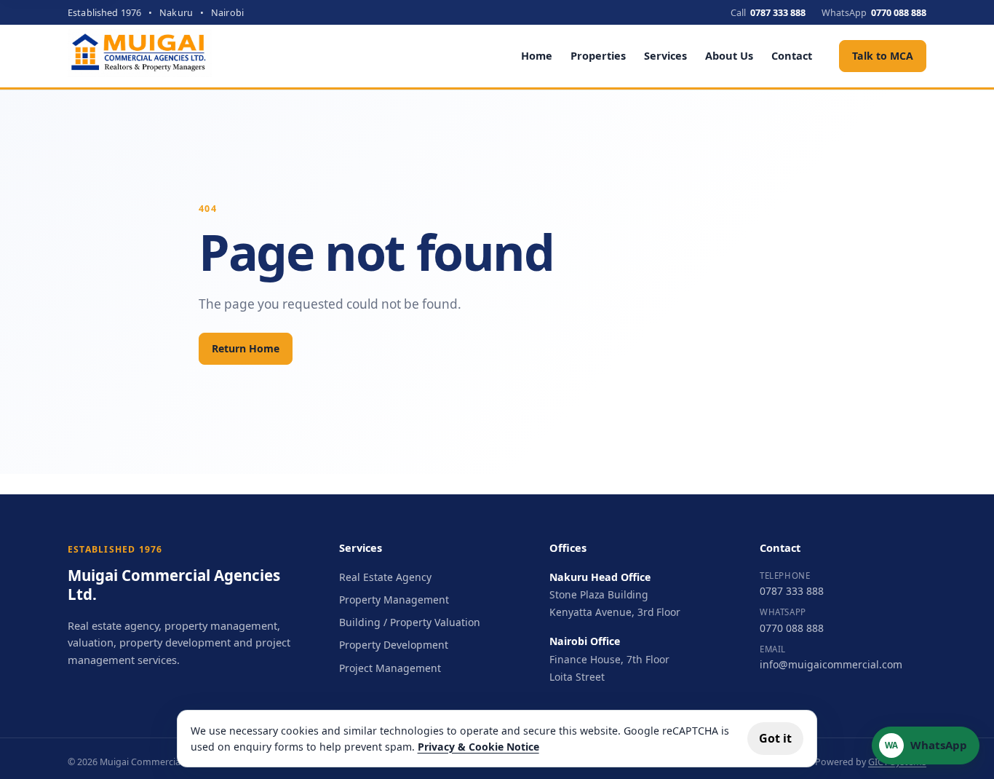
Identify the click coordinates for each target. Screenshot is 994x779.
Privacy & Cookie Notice (478, 747)
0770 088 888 (792, 628)
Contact (791, 55)
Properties (598, 55)
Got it (775, 738)
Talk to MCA (882, 56)
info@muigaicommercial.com (831, 664)
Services (665, 55)
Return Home (245, 348)
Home (536, 55)
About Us (729, 55)
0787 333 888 (792, 591)
